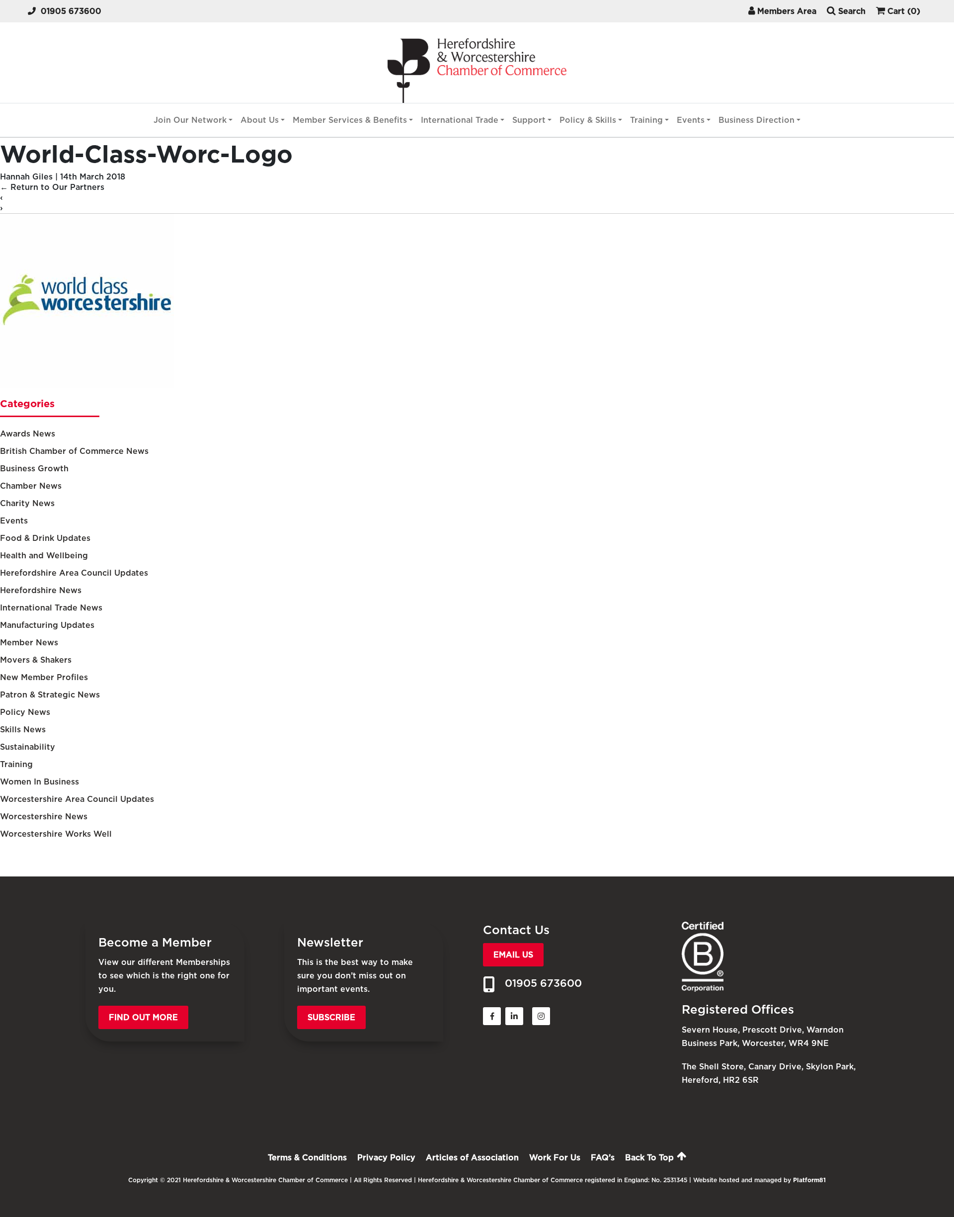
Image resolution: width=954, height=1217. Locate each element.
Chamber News (31, 486)
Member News (29, 642)
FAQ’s (603, 1157)
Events (691, 120)
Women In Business (39, 781)
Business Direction (756, 120)
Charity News (27, 503)
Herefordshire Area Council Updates (74, 573)
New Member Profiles (44, 677)
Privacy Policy (386, 1157)
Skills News (23, 729)
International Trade (459, 120)
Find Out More (143, 1017)
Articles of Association (472, 1157)
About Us (259, 120)
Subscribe (331, 1017)
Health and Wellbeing (44, 555)
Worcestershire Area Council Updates (77, 799)
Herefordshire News (40, 590)
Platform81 (809, 1180)
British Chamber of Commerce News (74, 451)
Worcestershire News (43, 816)
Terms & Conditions (307, 1157)
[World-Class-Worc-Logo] (87, 385)
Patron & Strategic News (50, 694)
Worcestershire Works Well (56, 834)
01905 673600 (71, 11)
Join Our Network (190, 120)
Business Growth (34, 468)
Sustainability (27, 747)
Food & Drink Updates (45, 538)
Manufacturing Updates (47, 625)
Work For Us (554, 1157)
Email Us (513, 954)
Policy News (25, 712)
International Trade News (51, 607)
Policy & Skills (587, 120)
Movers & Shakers (36, 660)
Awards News (27, 433)
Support (529, 120)
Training (646, 120)
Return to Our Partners (52, 187)
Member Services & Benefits (350, 120)
